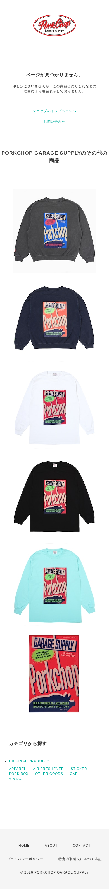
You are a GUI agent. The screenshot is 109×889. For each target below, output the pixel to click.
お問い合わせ (54, 122)
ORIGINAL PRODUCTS (29, 761)
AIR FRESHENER (48, 769)
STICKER (79, 769)
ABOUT (51, 846)
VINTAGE (17, 779)
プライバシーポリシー (25, 859)
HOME (24, 846)
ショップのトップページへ (54, 111)
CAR (74, 774)
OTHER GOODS (49, 774)
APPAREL (17, 769)
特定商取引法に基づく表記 (80, 859)
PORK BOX (19, 774)
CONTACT (82, 846)
